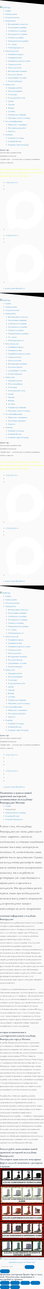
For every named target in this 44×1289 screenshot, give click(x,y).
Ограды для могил (14, 64)
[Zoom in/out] (35, 1283)
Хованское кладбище (16, 38)
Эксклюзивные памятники (17, 27)
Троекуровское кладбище (17, 34)
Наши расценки (11, 14)
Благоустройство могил (16, 98)
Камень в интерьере (15, 81)
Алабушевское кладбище (17, 31)
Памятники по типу (15, 58)
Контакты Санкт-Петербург (18, 145)
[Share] (15, 1283)
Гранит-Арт (4, 150)
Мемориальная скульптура (17, 71)
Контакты (9, 135)
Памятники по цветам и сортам (19, 61)
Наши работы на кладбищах (18, 41)
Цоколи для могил (15, 68)
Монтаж (11, 108)
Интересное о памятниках (17, 125)
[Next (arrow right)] (15, 1287)
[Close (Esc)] (5, 1283)
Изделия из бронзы (15, 74)
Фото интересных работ (17, 128)
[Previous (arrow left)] (5, 1287)
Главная (8, 11)
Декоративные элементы (17, 78)
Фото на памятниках (15, 91)
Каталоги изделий (11, 51)
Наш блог (11, 131)
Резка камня (12, 94)
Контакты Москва (14, 141)
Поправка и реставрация (17, 115)
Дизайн (10, 101)
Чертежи (11, 104)
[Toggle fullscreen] (25, 1283)
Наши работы (10, 21)
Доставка (11, 111)
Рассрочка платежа (12, 17)
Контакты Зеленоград (16, 138)
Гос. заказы (12, 44)
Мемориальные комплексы (18, 24)
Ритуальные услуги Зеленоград (19, 118)
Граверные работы (15, 88)
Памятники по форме (16, 54)
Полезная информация (13, 121)
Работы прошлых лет (16, 48)
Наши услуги (10, 84)
